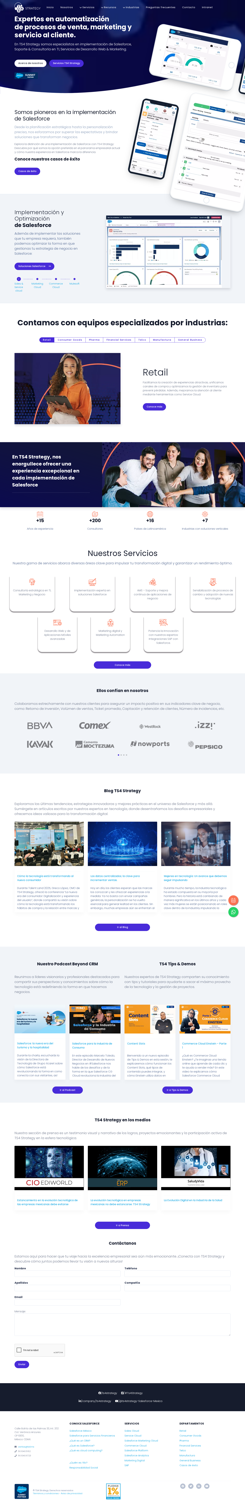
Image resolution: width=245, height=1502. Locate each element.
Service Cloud (132, 1435)
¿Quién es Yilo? (79, 1462)
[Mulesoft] (74, 279)
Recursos (109, 7)
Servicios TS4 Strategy (66, 63)
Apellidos (21, 1283)
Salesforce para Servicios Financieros (92, 1435)
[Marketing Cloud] (37, 279)
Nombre (20, 1268)
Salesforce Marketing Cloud (141, 1440)
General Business (190, 340)
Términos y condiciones (46, 1493)
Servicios (88, 7)
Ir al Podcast (67, 1090)
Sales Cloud (131, 1430)
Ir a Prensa (122, 1225)
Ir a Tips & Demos (177, 1090)
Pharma (94, 340)
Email (18, 1297)
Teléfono (130, 1268)
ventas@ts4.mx (26, 1446)
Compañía (132, 1283)
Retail (47, 340)
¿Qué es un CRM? (80, 1440)
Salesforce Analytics (136, 1455)
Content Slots (136, 1044)
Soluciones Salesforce (32, 266)
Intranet (207, 7)
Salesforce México (81, 1430)
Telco (142, 340)
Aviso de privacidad (71, 1493)
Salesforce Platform (136, 1450)
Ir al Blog (122, 927)
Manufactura (162, 340)
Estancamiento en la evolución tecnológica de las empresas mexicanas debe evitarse (47, 1202)
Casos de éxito (27, 171)
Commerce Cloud (135, 1445)
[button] (118, 755)
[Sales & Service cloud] (19, 279)
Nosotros (66, 7)
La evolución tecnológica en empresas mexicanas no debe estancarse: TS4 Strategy (120, 1202)
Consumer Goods (70, 340)
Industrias (132, 7)
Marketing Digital (134, 1460)
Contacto (188, 7)
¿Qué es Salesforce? (82, 1445)
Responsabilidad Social (84, 1467)
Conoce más (154, 406)
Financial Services (119, 340)
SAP (126, 1465)
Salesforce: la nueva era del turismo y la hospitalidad (35, 1045)
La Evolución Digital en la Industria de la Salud (193, 1200)
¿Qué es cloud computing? (86, 1450)
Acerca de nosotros (30, 63)
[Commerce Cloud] (56, 279)
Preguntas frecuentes (161, 7)
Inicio (50, 7)
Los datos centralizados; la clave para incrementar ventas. (115, 878)
